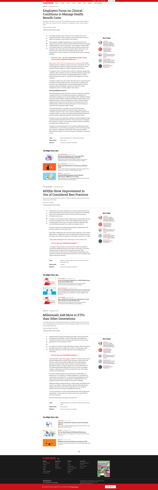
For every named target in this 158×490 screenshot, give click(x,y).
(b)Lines (56, 464)
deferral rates (85, 260)
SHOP (98, 0)
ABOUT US (94, 0)
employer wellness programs (78, 138)
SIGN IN (110, 0)
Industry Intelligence (98, 3)
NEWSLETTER (103, 0)
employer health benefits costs (66, 138)
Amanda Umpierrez (53, 328)
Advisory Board (71, 466)
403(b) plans (62, 260)
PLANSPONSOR (55, 482)
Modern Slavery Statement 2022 (86, 483)
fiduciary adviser (63, 262)
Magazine (90, 3)
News (56, 3)
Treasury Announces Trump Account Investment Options (73, 423)
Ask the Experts (62, 278)
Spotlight (57, 466)
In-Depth (62, 3)
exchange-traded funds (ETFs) (66, 402)
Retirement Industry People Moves (107, 66)
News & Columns (46, 463)
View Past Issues (83, 466)
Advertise (69, 471)
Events (84, 3)
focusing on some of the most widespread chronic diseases (66, 63)
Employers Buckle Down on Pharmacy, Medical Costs (72, 166)
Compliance (105, 41)
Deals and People (106, 64)
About (69, 463)
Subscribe (82, 467)
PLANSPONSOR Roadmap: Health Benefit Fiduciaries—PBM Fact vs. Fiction (70, 175)
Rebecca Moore (52, 27)
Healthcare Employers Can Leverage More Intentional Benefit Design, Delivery (71, 156)
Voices (68, 3)
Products (60, 430)
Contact (69, 464)
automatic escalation (78, 260)
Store (69, 472)
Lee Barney (51, 202)
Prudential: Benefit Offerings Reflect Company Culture (107, 50)
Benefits (45, 6)
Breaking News (58, 467)
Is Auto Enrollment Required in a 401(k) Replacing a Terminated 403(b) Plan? (74, 281)
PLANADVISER (48, 482)
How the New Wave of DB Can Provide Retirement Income (109, 56)
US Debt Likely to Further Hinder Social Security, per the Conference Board (109, 61)
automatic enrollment (69, 260)
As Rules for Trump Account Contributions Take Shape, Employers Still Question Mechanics (109, 43)
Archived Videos (46, 472)
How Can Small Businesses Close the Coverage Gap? (74, 290)
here (76, 397)
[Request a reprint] (46, 46)
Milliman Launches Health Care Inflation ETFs (72, 441)
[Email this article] (46, 36)
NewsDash (57, 463)
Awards (79, 3)
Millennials (74, 402)
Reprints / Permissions (72, 467)
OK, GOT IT (110, 487)
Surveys (74, 3)
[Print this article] (46, 48)
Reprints (75, 142)
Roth (68, 262)
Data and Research (106, 47)
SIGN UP (113, 0)
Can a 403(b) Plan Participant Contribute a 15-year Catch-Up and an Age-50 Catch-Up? (73, 299)
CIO (43, 482)
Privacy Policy (70, 469)
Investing (45, 310)
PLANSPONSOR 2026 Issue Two (84, 463)
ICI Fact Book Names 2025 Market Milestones (72, 432)
